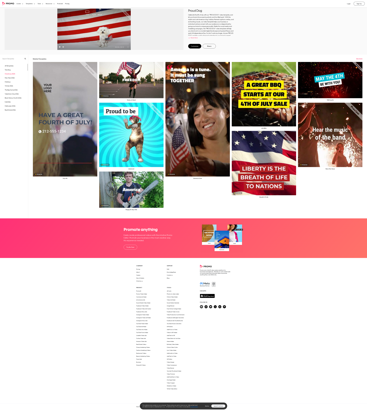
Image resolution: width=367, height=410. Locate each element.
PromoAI (60, 3)
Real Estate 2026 (10, 110)
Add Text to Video (171, 356)
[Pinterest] (224, 307)
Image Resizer (170, 306)
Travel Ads (139, 359)
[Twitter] (215, 307)
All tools (169, 291)
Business (138, 362)
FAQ (168, 269)
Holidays (8, 82)
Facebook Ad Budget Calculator (175, 317)
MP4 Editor (170, 326)
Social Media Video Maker (143, 303)
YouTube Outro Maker (142, 332)
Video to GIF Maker (172, 332)
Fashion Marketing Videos (143, 350)
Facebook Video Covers (173, 311)
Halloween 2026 (10, 106)
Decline (207, 406)
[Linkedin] (219, 307)
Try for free (130, 247)
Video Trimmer (171, 374)
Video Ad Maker (171, 300)
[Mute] (64, 47)
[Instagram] (213, 284)
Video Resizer (170, 368)
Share (209, 46)
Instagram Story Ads (141, 320)
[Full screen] (128, 47)
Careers (138, 275)
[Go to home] (9, 3)
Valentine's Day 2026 (12, 94)
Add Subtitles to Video (173, 377)
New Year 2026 (10, 78)
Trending (8, 70)
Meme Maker (170, 341)
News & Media (140, 278)
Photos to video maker (173, 294)
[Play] (60, 47)
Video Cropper (171, 383)
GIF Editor (169, 359)
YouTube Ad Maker (141, 326)
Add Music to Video (172, 329)
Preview (65, 117)
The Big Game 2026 (11, 90)
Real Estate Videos (141, 344)
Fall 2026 (8, 102)
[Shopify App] (215, 296)
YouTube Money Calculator (174, 323)
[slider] (59, 44)
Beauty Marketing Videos (143, 356)
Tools (39, 3)
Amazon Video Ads (141, 341)
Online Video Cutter (172, 347)
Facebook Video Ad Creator (143, 309)
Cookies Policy (194, 406)
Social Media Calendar (173, 303)
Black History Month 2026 (13, 98)
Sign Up (359, 3)
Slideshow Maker (171, 386)
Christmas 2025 (10, 74)
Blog (168, 278)
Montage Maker (171, 380)
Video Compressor (172, 365)
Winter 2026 (9, 86)
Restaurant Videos (141, 353)
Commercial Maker (141, 297)
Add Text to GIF (171, 335)
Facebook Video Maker (142, 306)
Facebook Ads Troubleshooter (175, 320)
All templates (9, 66)
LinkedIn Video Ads (141, 335)
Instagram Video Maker (142, 314)
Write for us (139, 281)
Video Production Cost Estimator (176, 314)
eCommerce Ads (140, 300)
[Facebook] (205, 284)
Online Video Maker (172, 297)
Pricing (67, 3)
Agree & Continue (218, 406)
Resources (49, 3)
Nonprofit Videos (141, 365)
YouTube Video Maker (142, 323)
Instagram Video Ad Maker (143, 317)
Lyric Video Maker (171, 350)
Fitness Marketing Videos (143, 347)
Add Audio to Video (172, 353)
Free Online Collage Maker (174, 309)
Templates (29, 3)
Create (18, 3)
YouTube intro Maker (141, 329)
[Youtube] (210, 307)
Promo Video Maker (141, 294)
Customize (194, 46)
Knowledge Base (171, 272)
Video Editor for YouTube (173, 338)
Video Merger (170, 362)
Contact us (170, 275)
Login (349, 3)
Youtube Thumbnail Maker (174, 371)
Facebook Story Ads (141, 311)
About (138, 272)
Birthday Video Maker (173, 344)
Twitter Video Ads (141, 338)
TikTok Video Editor (172, 389)
